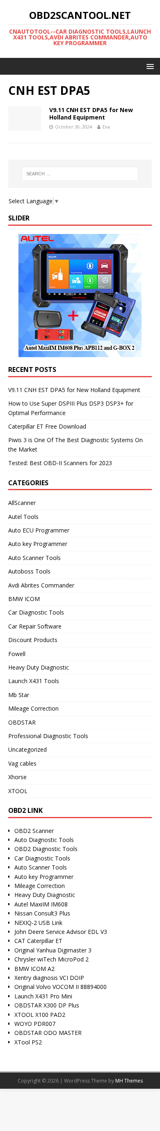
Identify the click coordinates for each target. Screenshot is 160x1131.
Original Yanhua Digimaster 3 (52, 950)
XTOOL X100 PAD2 (39, 1015)
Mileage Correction (33, 708)
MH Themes (129, 1080)
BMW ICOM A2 (34, 969)
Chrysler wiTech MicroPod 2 (51, 959)
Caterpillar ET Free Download (47, 426)
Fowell (16, 654)
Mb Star (18, 695)
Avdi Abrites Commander (41, 585)
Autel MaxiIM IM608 (41, 904)
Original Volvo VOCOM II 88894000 (60, 987)
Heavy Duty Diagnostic (38, 667)
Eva (106, 127)
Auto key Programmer (37, 544)
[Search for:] (80, 174)
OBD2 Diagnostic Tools (46, 849)
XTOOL (17, 791)
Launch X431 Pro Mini (43, 996)
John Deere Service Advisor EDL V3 (60, 932)
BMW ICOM (24, 599)
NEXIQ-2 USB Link (38, 923)
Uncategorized (27, 749)
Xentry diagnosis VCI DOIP (49, 978)
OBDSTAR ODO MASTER (48, 1033)
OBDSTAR (22, 722)
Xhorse (17, 777)
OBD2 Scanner (34, 831)
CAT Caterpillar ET (38, 941)
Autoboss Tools (29, 571)
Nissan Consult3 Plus (42, 913)
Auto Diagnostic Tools (44, 840)
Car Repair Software (35, 626)
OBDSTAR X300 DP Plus (46, 1005)
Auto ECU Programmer (38, 530)
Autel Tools (23, 517)
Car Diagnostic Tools (36, 612)
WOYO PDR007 (34, 1024)
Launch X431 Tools (33, 681)
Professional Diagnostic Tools (48, 736)
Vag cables (22, 763)
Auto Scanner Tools (34, 558)
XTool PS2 (28, 1042)
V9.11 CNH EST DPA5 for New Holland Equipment (91, 113)
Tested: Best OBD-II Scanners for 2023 (60, 463)
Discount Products (32, 640)
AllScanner (22, 503)
